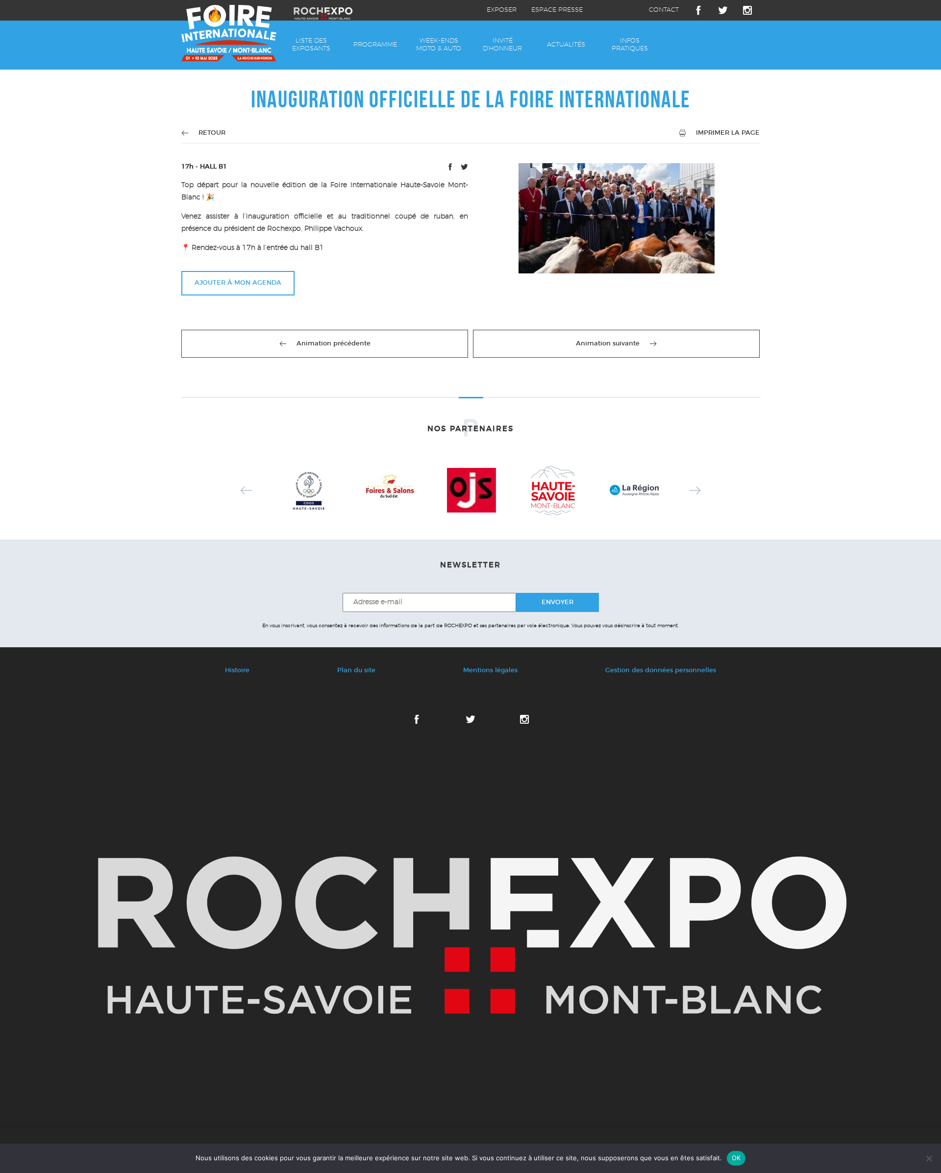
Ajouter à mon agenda (238, 283)
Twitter (723, 10)
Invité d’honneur (502, 45)
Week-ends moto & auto (438, 45)
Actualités (566, 45)
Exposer (502, 10)
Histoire (237, 670)
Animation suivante (608, 344)
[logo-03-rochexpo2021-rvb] (470, 935)
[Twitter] (464, 169)
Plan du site (356, 670)
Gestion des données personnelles (660, 670)
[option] (308, 490)
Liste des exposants (311, 45)
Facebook (698, 10)
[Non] (929, 1158)
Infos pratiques (630, 45)
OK (736, 1158)
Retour (211, 133)
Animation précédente (334, 344)
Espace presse (557, 10)
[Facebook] (451, 169)
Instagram (747, 10)
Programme (375, 45)
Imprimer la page (728, 133)
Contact (664, 10)
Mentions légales (490, 670)
